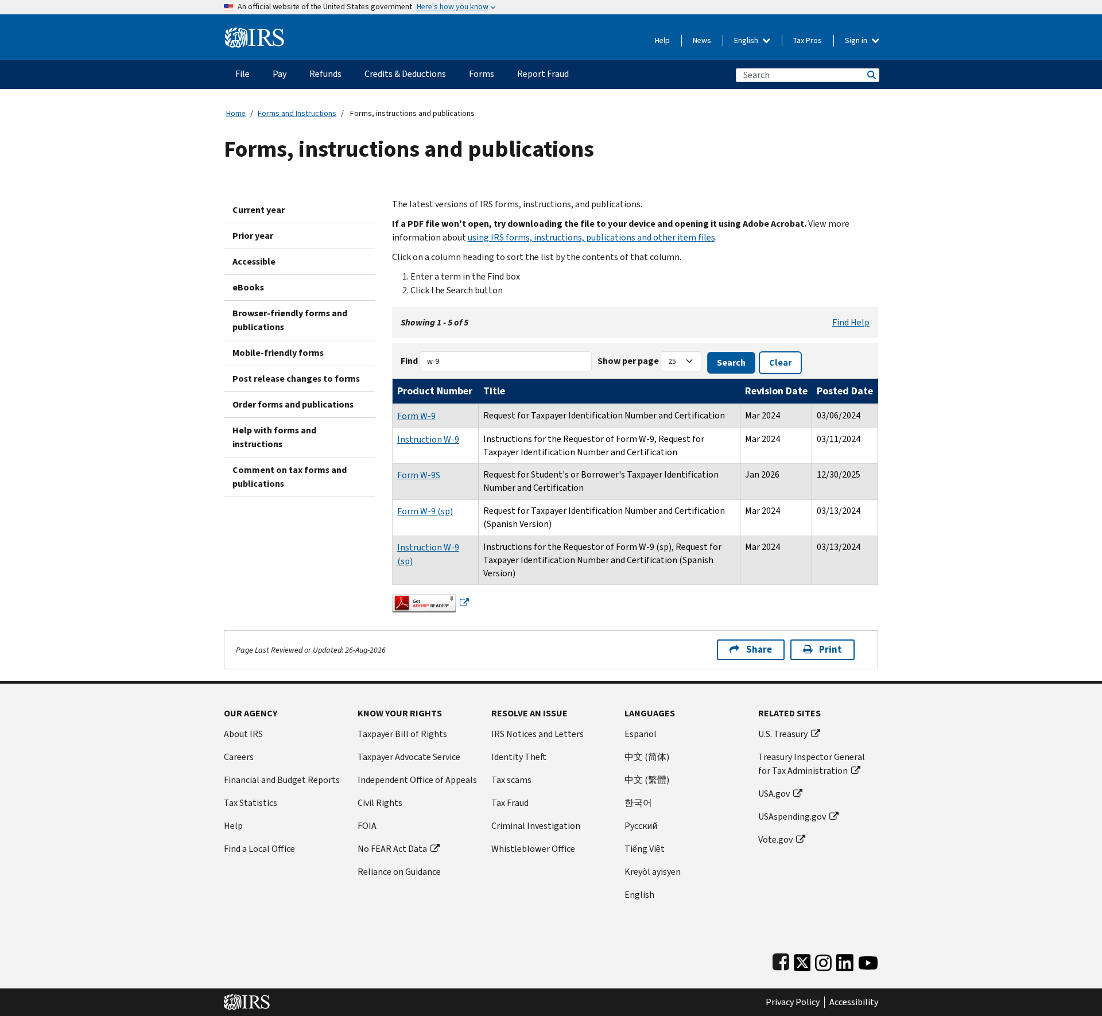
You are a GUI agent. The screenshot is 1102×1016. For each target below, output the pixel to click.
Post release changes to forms (296, 379)
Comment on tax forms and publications (289, 477)
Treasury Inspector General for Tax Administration (811, 764)
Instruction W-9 (428, 439)
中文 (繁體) (646, 780)
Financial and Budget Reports (282, 780)
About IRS (243, 734)
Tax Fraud (510, 803)
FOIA (367, 826)
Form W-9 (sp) (425, 511)
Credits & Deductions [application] (405, 74)
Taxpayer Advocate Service (409, 757)
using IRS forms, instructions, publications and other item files (591, 237)
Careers (239, 757)
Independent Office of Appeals (417, 780)
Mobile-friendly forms (278, 353)
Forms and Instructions (297, 113)
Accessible (254, 261)
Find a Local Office (259, 849)
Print (830, 649)
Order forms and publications (293, 404)
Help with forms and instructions (274, 437)
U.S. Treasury (783, 734)
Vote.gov (775, 839)
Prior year (252, 236)
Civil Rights (380, 803)
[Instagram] (823, 960)
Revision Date (776, 391)
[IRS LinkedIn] (844, 960)
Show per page (628, 361)
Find (409, 361)
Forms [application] (481, 74)
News (702, 40)
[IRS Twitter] (802, 960)
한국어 (638, 803)
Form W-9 (416, 416)
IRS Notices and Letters (537, 734)
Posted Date (845, 391)
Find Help (851, 322)
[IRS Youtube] (868, 960)
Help (662, 40)
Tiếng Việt (644, 849)
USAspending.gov (792, 817)
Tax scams (511, 780)
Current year (258, 210)
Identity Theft (518, 757)
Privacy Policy (793, 1002)
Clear (780, 362)
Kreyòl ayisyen (652, 872)
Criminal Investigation (535, 826)
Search (870, 75)
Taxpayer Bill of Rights (402, 734)
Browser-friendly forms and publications (289, 320)
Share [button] (759, 649)
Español (640, 734)
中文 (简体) (646, 757)
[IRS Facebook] (781, 960)
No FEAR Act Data (392, 849)
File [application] (242, 74)
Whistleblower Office (533, 849)
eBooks (248, 287)
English (747, 40)
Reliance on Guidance (399, 872)
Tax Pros (807, 40)
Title (494, 391)
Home (236, 113)
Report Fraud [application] (543, 74)
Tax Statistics (250, 803)
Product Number (434, 391)
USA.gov (774, 794)
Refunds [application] (325, 74)
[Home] (254, 33)
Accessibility (853, 1002)
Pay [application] (279, 74)
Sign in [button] (857, 40)
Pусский (640, 826)
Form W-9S (418, 475)
